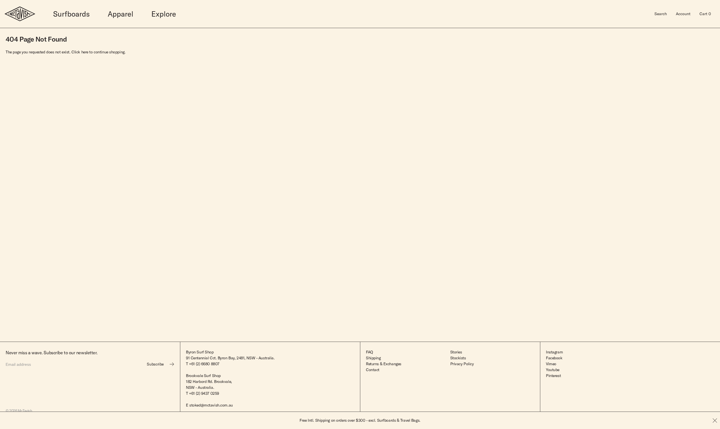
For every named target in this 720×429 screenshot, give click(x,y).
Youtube (552, 369)
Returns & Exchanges (383, 363)
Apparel (120, 14)
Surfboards (71, 14)
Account (683, 13)
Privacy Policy (462, 363)
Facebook (554, 357)
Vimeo (551, 363)
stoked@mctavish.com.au (211, 405)
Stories (456, 352)
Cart (705, 13)
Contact (372, 369)
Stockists (458, 357)
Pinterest (553, 375)
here (84, 52)
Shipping (373, 357)
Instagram (554, 352)
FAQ (369, 352)
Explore (163, 14)
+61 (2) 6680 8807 (204, 363)
